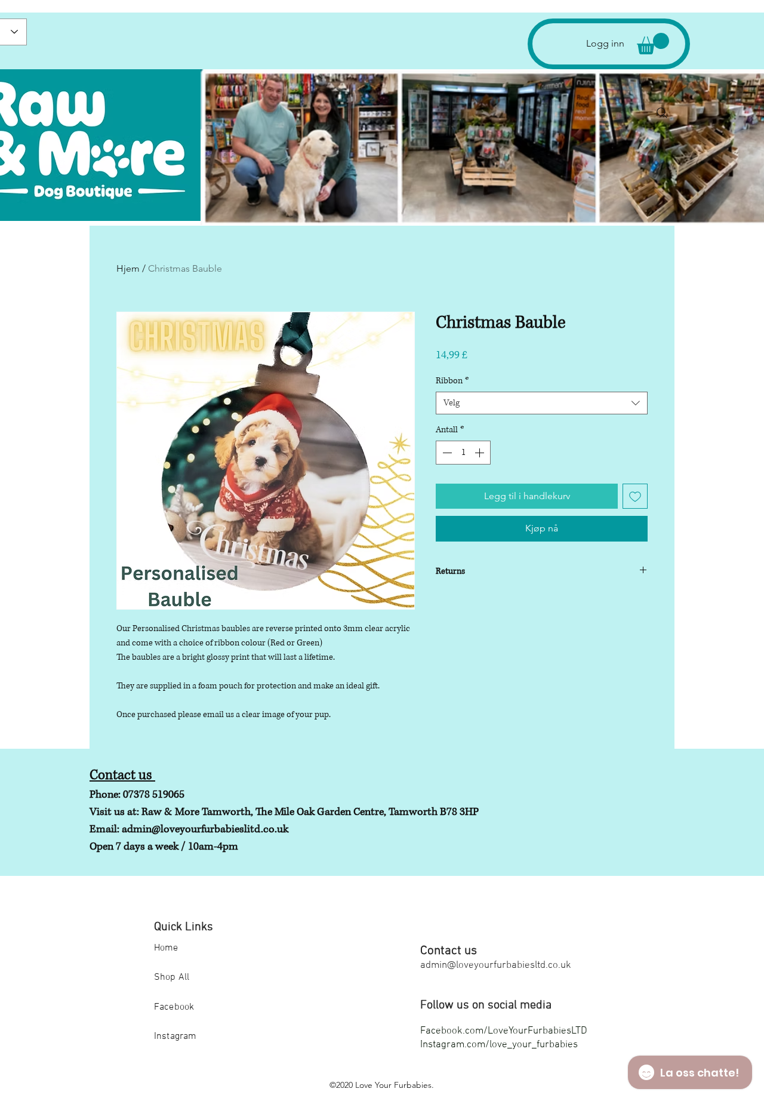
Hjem (128, 268)
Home (166, 948)
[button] (653, 43)
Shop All (171, 977)
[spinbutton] (463, 452)
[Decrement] (446, 452)
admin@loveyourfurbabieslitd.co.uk (205, 829)
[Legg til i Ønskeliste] (635, 496)
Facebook (174, 1007)
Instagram (175, 1036)
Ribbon (452, 380)
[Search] (661, 112)
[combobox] (542, 403)
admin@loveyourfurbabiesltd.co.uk (495, 965)
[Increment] (480, 452)
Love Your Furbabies (393, 1085)
